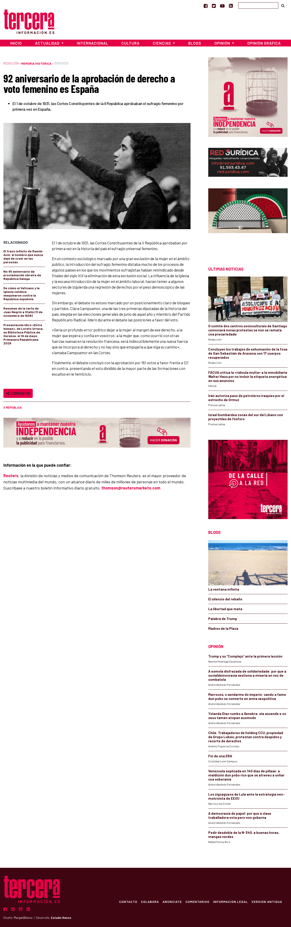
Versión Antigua (266, 901)
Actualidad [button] (47, 43)
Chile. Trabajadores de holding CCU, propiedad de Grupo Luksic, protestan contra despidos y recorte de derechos (245, 737)
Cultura (130, 43)
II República (12, 407)
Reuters (10, 475)
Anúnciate (172, 901)
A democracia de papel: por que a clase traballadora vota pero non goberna (239, 815)
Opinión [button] (222, 43)
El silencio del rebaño (225, 599)
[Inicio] (29, 21)
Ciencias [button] (162, 43)
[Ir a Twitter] (214, 5)
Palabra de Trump (222, 619)
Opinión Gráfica (264, 43)
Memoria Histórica (36, 63)
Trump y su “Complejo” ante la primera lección (245, 656)
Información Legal (230, 901)
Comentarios (197, 901)
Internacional (92, 43)
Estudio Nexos (61, 917)
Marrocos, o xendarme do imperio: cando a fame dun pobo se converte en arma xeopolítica (247, 696)
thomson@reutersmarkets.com (130, 487)
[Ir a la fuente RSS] (231, 5)
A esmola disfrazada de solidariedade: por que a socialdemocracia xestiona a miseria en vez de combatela (247, 675)
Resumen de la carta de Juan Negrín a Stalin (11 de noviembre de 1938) (23, 312)
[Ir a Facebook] (206, 5)
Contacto (128, 901)
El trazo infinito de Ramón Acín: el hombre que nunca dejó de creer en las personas (23, 256)
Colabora (150, 901)
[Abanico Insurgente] (248, 219)
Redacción (11, 63)
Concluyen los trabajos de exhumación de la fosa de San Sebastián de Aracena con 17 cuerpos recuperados (247, 353)
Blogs (194, 43)
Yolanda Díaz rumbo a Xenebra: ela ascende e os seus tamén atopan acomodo (247, 716)
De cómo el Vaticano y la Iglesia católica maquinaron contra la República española (21, 293)
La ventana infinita (223, 589)
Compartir (19, 393)
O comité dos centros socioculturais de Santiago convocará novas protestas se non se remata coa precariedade (247, 330)
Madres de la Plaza (223, 628)
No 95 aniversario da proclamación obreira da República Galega (22, 275)
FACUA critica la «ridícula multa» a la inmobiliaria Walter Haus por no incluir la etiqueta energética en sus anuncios (247, 376)
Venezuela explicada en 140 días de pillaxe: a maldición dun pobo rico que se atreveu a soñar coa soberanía (246, 775)
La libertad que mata (225, 609)
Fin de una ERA (220, 756)
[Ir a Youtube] (222, 5)
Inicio (16, 43)
